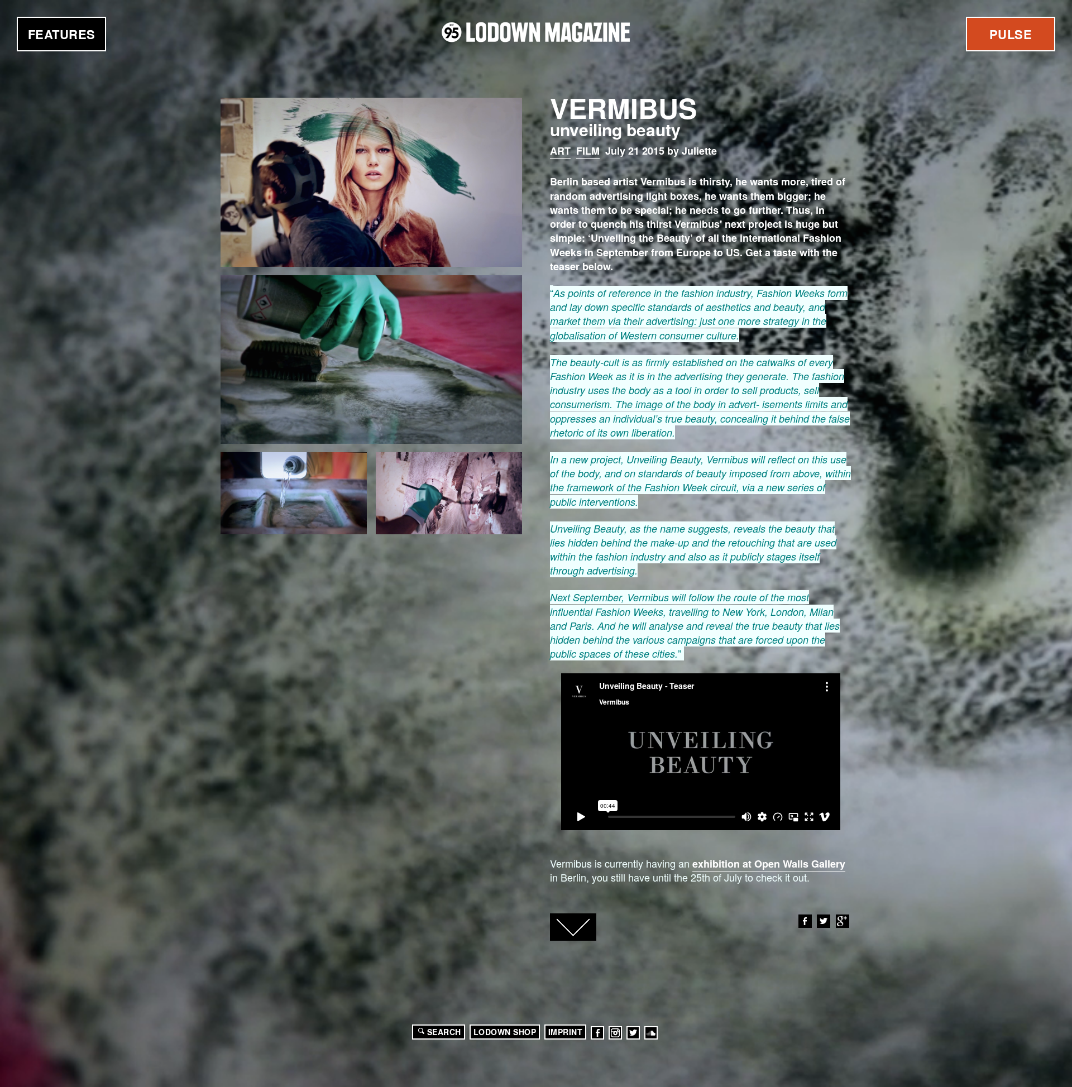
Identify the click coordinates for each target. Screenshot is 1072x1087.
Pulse (1010, 34)
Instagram (615, 1033)
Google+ (842, 921)
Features (61, 34)
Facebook (805, 921)
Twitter (823, 921)
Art (560, 150)
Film (588, 150)
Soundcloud (651, 1033)
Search (444, 1031)
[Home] (536, 32)
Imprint (565, 1031)
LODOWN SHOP (505, 1031)
